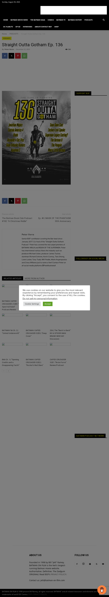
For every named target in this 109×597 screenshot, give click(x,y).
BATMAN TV (60, 20)
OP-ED (17, 27)
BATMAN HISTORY (75, 20)
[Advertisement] (73, 10)
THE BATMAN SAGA (37, 20)
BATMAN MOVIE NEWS (19, 20)
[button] (103, 20)
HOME (5, 20)
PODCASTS (88, 20)
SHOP (56, 27)
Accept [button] (48, 304)
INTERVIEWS (27, 27)
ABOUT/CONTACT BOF (43, 27)
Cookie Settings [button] (32, 304)
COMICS (51, 20)
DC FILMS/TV (8, 27)
